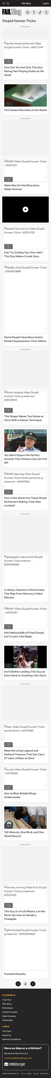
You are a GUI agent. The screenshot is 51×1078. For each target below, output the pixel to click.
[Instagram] (27, 12)
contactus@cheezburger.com (18, 1058)
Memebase (7, 1008)
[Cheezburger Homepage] (25, 1064)
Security (36, 1073)
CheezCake (7, 1020)
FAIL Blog (26, 3)
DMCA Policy (44, 1073)
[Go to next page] (32, 983)
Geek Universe (9, 1016)
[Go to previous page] (18, 983)
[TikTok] (40, 12)
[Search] (8, 3)
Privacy (29, 1073)
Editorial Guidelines (11, 1039)
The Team (6, 1031)
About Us (6, 1035)
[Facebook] (33, 12)
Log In (46, 3)
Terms (23, 1073)
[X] (46, 12)
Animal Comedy (9, 1012)
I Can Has (6, 999)
